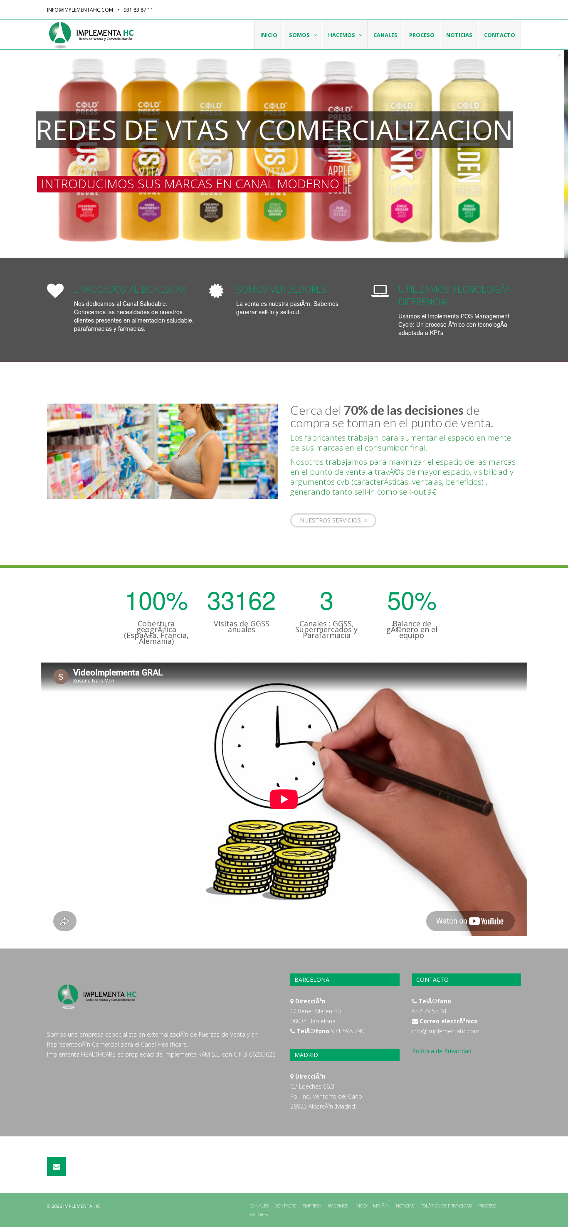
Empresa (311, 1205)
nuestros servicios (331, 520)
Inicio (268, 35)
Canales (385, 35)
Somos (299, 35)
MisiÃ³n (381, 1205)
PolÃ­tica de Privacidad (442, 1051)
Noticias (459, 35)
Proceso (422, 35)
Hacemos (341, 35)
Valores (259, 1214)
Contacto (499, 35)
